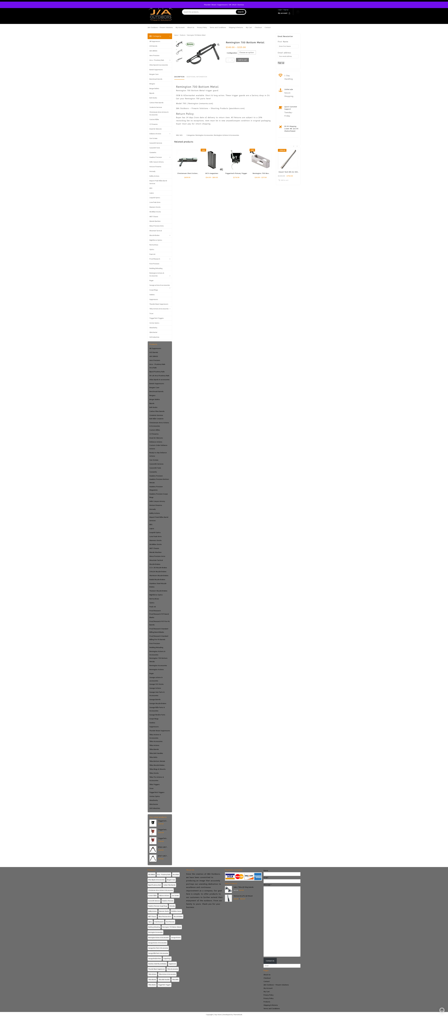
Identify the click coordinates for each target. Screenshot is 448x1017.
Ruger (151, 280)
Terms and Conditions (272, 1009)
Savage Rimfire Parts (157, 715)
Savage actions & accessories (159, 285)
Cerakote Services (155, 107)
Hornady (152, 171)
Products (267, 1002)
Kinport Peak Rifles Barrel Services (158, 182)
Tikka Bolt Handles (156, 753)
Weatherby (153, 328)
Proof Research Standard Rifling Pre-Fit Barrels (158, 637)
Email (266, 878)
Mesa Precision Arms (156, 226)
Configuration (232, 53)
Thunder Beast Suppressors (158, 304)
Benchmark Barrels (155, 79)
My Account (268, 988)
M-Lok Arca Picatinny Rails (159, 376)
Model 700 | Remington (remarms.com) (194, 103)
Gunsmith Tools (154, 148)
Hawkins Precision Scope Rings (158, 495)
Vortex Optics (154, 323)
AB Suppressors (154, 41)
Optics (151, 249)
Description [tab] (179, 77)
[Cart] (298, 12)
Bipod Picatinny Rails (157, 372)
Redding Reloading (155, 268)
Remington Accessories (158, 666)
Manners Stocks (155, 207)
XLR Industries (154, 337)
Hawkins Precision (155, 157)
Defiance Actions (155, 134)
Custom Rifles (154, 119)
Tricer (151, 313)
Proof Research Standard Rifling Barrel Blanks (158, 630)
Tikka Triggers (154, 784)
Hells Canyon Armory (156, 162)
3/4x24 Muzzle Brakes (157, 572)
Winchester (153, 332)
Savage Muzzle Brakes (157, 703)
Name (266, 870)
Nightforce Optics (155, 240)
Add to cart (242, 60)
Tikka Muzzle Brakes (156, 765)
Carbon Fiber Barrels (156, 103)
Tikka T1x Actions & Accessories (156, 778)
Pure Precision (154, 264)
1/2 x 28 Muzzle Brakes (158, 568)
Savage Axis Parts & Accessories (156, 694)
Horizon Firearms (155, 166)
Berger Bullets (154, 88)
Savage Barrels (155, 699)
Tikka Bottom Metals (157, 761)
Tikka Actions (154, 745)
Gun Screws (153, 138)
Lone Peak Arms (154, 202)
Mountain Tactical (155, 231)
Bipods (151, 93)
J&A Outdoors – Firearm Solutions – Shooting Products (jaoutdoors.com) (210, 108)
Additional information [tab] (197, 77)
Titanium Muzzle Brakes (158, 591)
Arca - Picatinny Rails (157, 364)
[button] (218, 45)
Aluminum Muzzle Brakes (158, 576)
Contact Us (270, 961)
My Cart (267, 992)
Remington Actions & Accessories (156, 274)
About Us (267, 975)
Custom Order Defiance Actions (158, 447)
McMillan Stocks (155, 212)
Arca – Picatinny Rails (156, 60)
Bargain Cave (153, 74)
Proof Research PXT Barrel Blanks (159, 615)
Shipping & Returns (271, 1005)
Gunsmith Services (155, 143)
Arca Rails (153, 368)
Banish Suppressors (156, 69)
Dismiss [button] (241, 5)
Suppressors (153, 299)
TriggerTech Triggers (156, 318)
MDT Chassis (153, 216)
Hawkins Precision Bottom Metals (159, 481)
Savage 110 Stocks (156, 684)
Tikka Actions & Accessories (159, 309)
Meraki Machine (154, 221)
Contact (267, 981)
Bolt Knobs (153, 98)
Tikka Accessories (156, 741)
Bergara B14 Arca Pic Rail (290, 172)
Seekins (152, 295)
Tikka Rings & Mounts (157, 769)
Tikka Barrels (154, 749)
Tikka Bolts (153, 757)
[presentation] (293, 146)
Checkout (267, 978)
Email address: (284, 53)
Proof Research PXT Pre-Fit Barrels (159, 623)
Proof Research (154, 259)
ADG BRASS (153, 51)
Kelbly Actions (154, 176)
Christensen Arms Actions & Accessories (158, 113)
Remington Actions (156, 669)
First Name (283, 42)
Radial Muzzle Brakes (157, 580)
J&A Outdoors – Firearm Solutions (276, 985)
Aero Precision (154, 55)
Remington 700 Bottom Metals (158, 660)
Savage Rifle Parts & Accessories (157, 709)
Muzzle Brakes (154, 235)
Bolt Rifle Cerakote (156, 419)
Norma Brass (153, 245)
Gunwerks (152, 152)
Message (268, 885)
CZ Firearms (153, 124)
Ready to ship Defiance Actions (158, 454)
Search (241, 12)
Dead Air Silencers (155, 129)
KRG (150, 188)
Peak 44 (152, 254)
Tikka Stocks (154, 773)
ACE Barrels (153, 46)
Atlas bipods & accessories (158, 65)
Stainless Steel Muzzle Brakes (157, 585)
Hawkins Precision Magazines (156, 488)
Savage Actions (155, 688)
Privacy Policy (268, 995)
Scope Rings (153, 290)
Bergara (152, 84)
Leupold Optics (154, 198)
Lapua (151, 193)
